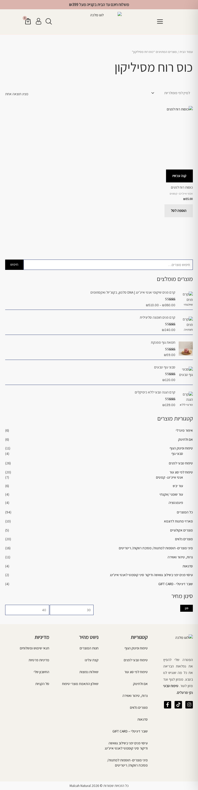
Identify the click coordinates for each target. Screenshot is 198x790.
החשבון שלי (41, 672)
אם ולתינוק (185, 439)
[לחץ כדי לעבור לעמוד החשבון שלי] (38, 21)
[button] (160, 22)
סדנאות (188, 566)
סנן (186, 608)
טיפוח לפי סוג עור (181, 472)
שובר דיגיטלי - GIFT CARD (175, 584)
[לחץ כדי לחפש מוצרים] (49, 21)
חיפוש (14, 264)
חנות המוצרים (89, 648)
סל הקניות (42, 683)
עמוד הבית (186, 52)
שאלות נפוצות (88, 672)
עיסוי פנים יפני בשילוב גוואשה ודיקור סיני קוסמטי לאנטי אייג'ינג (151, 575)
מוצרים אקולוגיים (181, 530)
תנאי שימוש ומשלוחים (34, 648)
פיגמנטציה (176, 502)
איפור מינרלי (184, 430)
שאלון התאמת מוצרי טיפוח (80, 683)
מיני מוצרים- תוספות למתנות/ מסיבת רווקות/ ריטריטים (156, 548)
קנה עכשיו (179, 175)
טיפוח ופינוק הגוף (181, 448)
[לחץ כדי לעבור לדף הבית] (99, 22)
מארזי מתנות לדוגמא (178, 521)
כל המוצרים (185, 512)
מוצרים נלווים (184, 539)
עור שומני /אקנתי (171, 494)
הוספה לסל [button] (178, 210)
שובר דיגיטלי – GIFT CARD (130, 731)
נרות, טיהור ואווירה (180, 557)
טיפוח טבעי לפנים (181, 463)
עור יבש (178, 485)
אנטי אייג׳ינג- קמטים (169, 477)
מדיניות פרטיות (39, 660)
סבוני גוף (177, 453)
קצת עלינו (91, 660)
